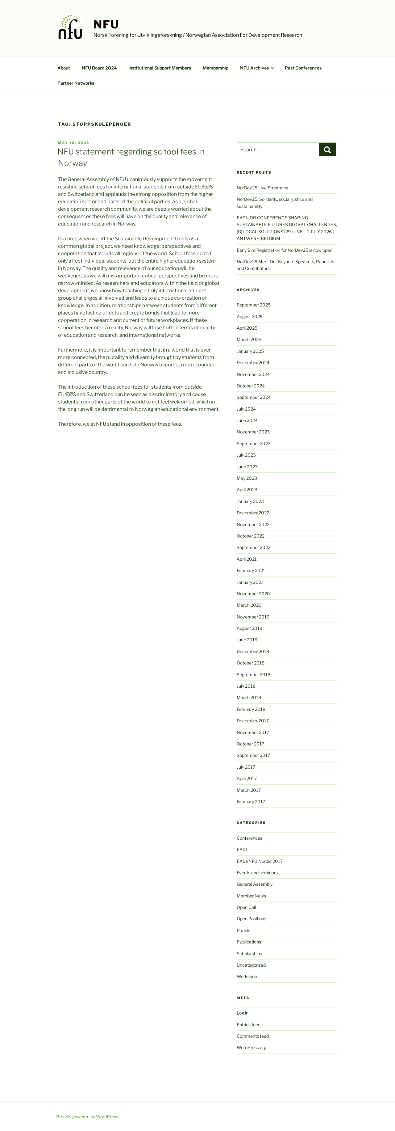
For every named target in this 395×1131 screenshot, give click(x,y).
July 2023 (246, 455)
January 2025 (250, 351)
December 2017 (253, 720)
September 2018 (253, 674)
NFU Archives (254, 67)
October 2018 (250, 662)
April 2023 (247, 489)
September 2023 (254, 443)
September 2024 (254, 397)
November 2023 (253, 431)
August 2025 (250, 316)
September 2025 (254, 304)
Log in (242, 1012)
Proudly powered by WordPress (87, 1116)
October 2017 (250, 743)
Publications (249, 941)
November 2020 (253, 593)
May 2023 (247, 478)
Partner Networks (75, 83)
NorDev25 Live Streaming (262, 187)
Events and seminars (257, 872)
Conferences (249, 838)
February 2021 (251, 570)
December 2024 (253, 362)
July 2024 (246, 408)
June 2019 (247, 639)
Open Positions (251, 918)
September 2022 (253, 547)
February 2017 (251, 801)
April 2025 (247, 328)
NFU (107, 24)
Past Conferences (303, 67)
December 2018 (253, 651)
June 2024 (247, 420)
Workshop (247, 976)
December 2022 (253, 512)
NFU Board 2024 (99, 67)
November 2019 (253, 616)
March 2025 (249, 339)
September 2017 (253, 755)
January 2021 (250, 582)
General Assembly (254, 884)
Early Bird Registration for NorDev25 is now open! (285, 250)
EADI (242, 849)
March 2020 (249, 605)
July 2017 (246, 767)
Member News (251, 895)
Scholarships (249, 953)
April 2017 (247, 778)
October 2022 (250, 535)
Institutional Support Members (159, 67)
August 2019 (249, 628)
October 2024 (251, 385)
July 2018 (246, 686)
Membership (215, 67)
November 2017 (253, 732)
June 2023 (247, 466)
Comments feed (253, 1036)
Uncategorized (251, 965)
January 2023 (250, 501)
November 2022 (253, 524)
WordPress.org (251, 1047)
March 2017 (249, 790)
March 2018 (249, 697)
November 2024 (253, 374)
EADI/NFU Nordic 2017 (260, 861)
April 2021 (247, 559)
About (63, 67)
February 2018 (251, 709)
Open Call (246, 907)
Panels (243, 930)
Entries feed (248, 1024)
